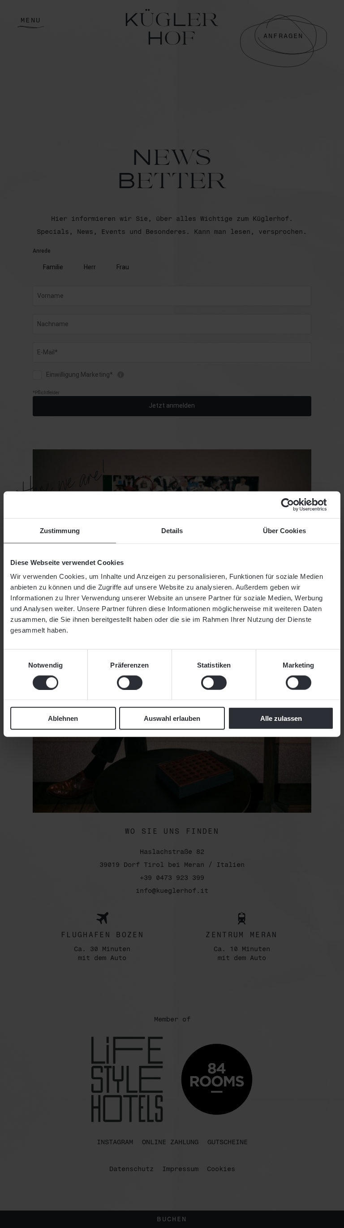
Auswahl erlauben (172, 718)
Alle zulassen (281, 718)
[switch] (129, 682)
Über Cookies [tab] (284, 530)
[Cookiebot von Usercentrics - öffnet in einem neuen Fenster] (294, 504)
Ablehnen (63, 718)
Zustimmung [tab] (60, 530)
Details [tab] (172, 530)
